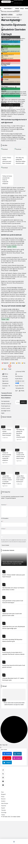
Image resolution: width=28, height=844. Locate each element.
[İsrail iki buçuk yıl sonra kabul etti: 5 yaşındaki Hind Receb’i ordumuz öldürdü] (14, 649)
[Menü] (2, 4)
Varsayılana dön (20, 388)
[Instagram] (3, 777)
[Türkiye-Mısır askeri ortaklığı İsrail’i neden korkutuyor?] (21, 477)
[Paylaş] (2, 82)
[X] (3, 774)
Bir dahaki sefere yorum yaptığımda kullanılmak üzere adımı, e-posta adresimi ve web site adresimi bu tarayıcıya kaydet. (13, 541)
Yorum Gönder (5, 545)
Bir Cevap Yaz (6, 492)
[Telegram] (3, 781)
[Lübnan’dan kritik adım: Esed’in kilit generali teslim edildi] (14, 611)
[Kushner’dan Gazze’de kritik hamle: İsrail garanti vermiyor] (14, 662)
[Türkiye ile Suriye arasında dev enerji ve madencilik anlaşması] (7, 176)
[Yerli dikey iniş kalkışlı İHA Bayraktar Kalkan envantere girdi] (21, 156)
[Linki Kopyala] (15, 87)
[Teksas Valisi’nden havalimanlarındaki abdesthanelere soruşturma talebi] (14, 559)
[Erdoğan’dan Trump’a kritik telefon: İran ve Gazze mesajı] (21, 454)
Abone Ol (23, 402)
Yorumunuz (4, 504)
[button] (15, 14)
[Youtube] (3, 785)
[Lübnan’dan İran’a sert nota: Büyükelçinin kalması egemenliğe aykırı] (14, 624)
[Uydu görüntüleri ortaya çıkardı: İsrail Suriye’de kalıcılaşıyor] (14, 598)
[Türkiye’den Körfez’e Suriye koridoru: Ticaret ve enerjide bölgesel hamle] (7, 477)
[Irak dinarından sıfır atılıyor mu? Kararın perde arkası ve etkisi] (14, 585)
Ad (2, 521)
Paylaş (22, 390)
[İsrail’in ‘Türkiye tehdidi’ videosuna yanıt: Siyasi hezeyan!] (7, 156)
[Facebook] (3, 770)
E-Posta (3, 528)
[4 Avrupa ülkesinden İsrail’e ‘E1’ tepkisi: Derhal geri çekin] (14, 675)
